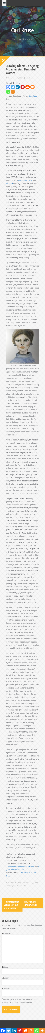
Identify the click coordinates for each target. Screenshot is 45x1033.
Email (7, 978)
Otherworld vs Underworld (16, 866)
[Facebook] (8, 87)
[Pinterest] (22, 87)
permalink (22, 885)
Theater (11, 883)
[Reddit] (27, 87)
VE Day (31, 866)
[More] (13, 92)
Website (7, 988)
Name (6, 967)
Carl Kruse (22, 30)
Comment (8, 933)
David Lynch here (25, 180)
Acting (18, 883)
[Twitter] (13, 87)
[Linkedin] (18, 87)
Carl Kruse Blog (27, 883)
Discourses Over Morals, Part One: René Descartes (11, 905)
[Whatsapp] (8, 92)
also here (9, 183)
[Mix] (32, 87)
